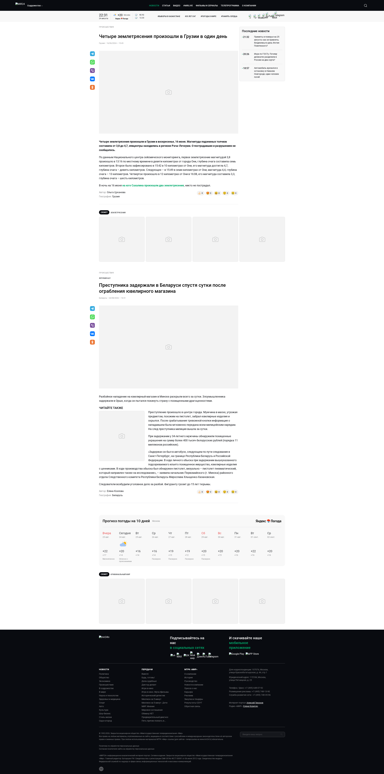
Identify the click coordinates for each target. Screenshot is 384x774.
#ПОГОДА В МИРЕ (208, 16)
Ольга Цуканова (116, 192)
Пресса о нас (190, 688)
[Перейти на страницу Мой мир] (193, 655)
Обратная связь (192, 706)
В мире (102, 692)
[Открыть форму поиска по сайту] (366, 6)
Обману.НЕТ (148, 713)
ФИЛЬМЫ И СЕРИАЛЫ (207, 5)
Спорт (102, 703)
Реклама (188, 695)
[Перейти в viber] (92, 71)
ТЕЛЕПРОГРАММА (230, 5)
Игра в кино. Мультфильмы (155, 692)
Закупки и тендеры (193, 699)
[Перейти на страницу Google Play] (236, 655)
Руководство (190, 681)
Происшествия (106, 685)
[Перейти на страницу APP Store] (252, 655)
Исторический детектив (153, 695)
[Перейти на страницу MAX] (180, 655)
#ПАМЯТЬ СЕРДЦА (229, 16)
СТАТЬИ (166, 5)
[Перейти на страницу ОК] (186, 655)
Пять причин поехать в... (154, 721)
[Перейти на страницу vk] (173, 655)
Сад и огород (105, 721)
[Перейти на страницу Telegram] (213, 655)
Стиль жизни (105, 717)
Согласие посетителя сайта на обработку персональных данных (126, 749)
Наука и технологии (108, 695)
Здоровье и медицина (109, 699)
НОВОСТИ (154, 5)
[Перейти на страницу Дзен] (200, 655)
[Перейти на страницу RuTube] (207, 655)
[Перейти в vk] (92, 79)
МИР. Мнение (148, 706)
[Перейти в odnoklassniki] (92, 87)
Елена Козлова (115, 491)
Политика (104, 674)
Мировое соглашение (152, 710)
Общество (104, 677)
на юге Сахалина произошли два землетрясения (153, 185)
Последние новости (255, 31)
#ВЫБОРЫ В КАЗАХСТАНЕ (169, 16)
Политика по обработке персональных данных (119, 746)
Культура (103, 710)
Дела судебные (149, 681)
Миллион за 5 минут (151, 699)
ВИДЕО (176, 5)
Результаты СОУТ (193, 703)
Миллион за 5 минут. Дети (154, 703)
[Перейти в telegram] (92, 54)
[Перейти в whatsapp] (92, 62)
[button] (35, 5)
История (188, 677)
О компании (190, 674)
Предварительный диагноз (155, 717)
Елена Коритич (250, 706)
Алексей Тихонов (255, 703)
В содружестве (106, 688)
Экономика (104, 681)
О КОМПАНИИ (249, 5)
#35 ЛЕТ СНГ (190, 16)
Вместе (145, 674)
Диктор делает (149, 685)
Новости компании (193, 685)
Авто (101, 706)
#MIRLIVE (188, 5)
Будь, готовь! (148, 677)
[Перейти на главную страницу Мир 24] (20, 6)
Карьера (188, 692)
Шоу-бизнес (105, 713)
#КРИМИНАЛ (104, 278)
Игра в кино (147, 688)
